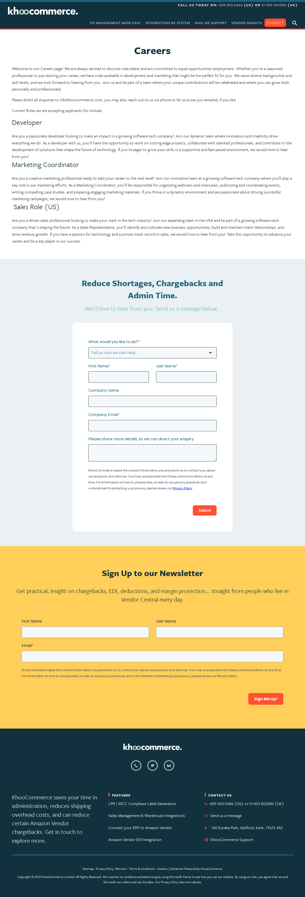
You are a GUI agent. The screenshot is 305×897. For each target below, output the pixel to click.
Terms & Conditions (142, 868)
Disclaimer (177, 868)
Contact (275, 22)
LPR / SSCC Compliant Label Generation (142, 803)
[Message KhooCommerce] (169, 768)
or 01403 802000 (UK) (264, 803)
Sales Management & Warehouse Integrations (146, 815)
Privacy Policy (105, 868)
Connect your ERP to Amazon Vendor (140, 828)
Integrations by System (168, 22)
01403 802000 (274, 4)
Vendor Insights (246, 22)
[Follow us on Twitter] (152, 768)
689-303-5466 (231, 4)
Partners (121, 868)
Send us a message (226, 815)
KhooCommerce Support (231, 839)
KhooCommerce (211, 868)
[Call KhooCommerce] (136, 768)
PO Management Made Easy (115, 22)
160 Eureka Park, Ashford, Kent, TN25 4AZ (246, 828)
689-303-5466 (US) (227, 803)
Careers (162, 868)
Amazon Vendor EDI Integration (135, 839)
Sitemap (88, 868)
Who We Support (211, 22)
